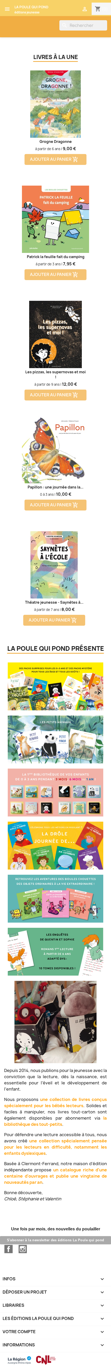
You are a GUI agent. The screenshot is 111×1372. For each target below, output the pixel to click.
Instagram (23, 1249)
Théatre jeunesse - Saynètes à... (54, 602)
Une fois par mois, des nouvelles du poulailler (55, 1229)
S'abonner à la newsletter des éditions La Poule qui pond (55, 1240)
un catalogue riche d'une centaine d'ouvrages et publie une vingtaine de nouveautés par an (55, 1176)
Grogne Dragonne (55, 141)
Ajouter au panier (54, 159)
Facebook (8, 1249)
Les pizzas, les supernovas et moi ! (55, 374)
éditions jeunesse (26, 12)
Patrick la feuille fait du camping (55, 256)
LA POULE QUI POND (31, 7)
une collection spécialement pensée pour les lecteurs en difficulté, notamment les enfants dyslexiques (55, 1147)
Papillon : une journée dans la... (55, 487)
